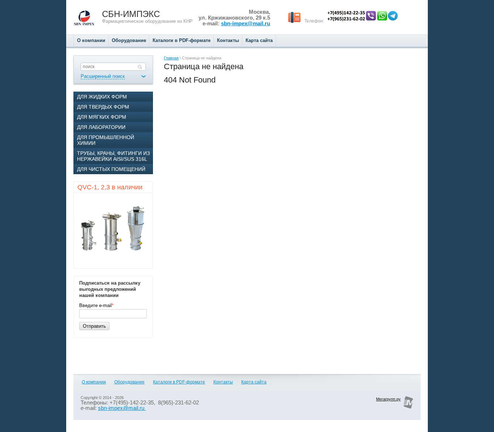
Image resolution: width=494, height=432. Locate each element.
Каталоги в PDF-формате (179, 382)
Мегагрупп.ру (388, 399)
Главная (171, 58)
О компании (94, 382)
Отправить (94, 326)
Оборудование (129, 382)
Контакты (223, 382)
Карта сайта (254, 382)
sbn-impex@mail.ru (245, 23)
